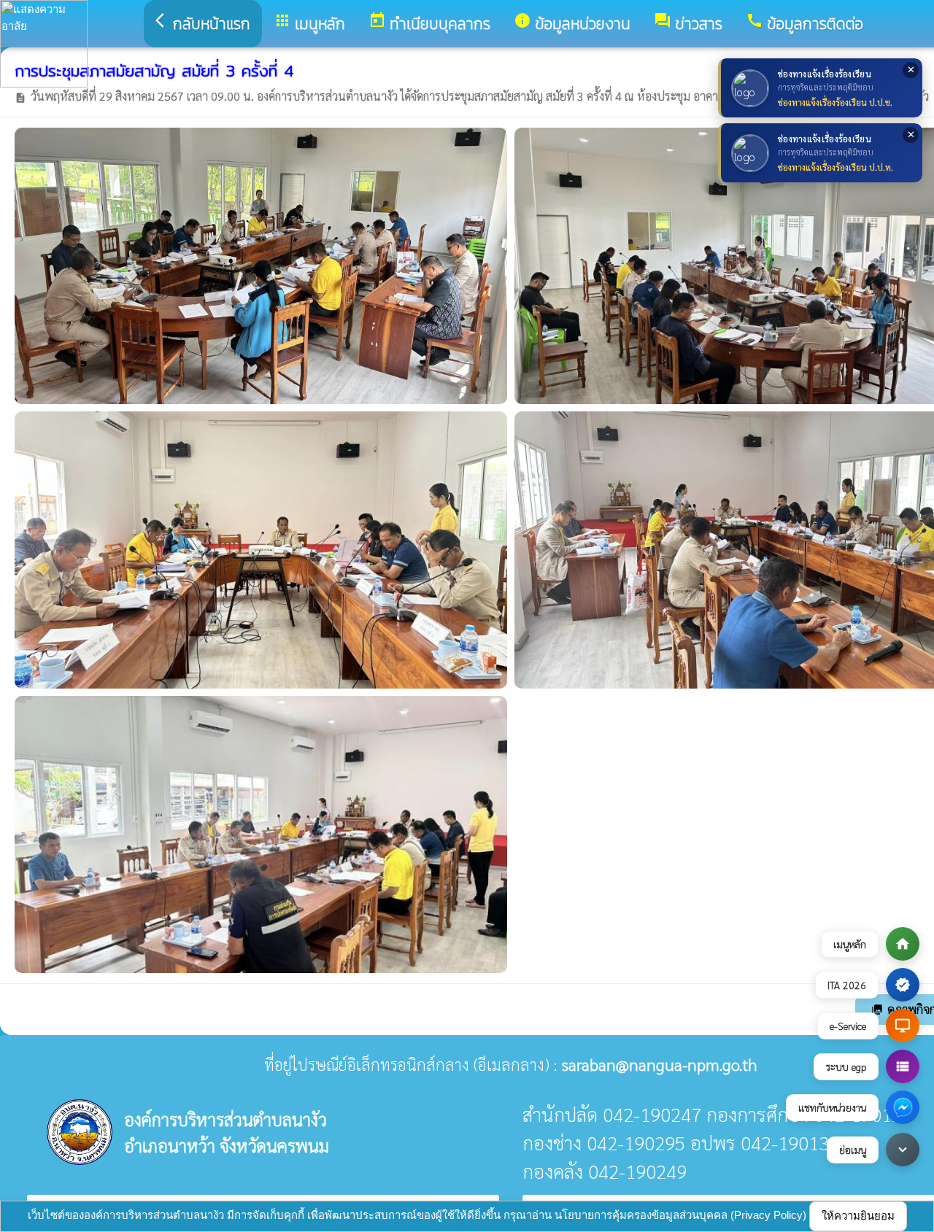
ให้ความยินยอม (858, 1215)
